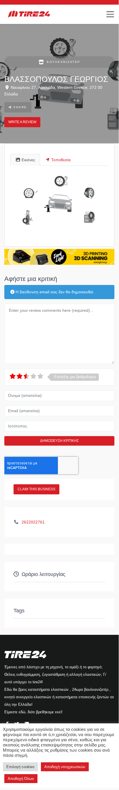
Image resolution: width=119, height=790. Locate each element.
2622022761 (33, 522)
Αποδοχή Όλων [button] (21, 778)
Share (19, 107)
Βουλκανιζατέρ (63, 61)
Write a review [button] (22, 122)
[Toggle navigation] (110, 14)
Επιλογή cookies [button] (20, 767)
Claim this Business (36, 489)
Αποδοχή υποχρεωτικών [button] (64, 767)
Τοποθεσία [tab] (61, 159)
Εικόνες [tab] (28, 159)
